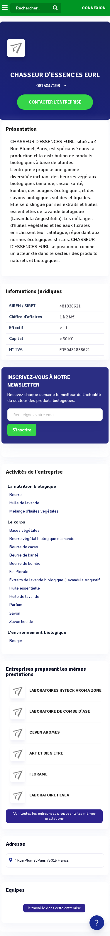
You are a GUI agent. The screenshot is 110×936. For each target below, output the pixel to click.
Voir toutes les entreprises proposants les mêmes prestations (54, 816)
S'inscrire (21, 430)
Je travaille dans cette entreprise (54, 908)
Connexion (94, 8)
